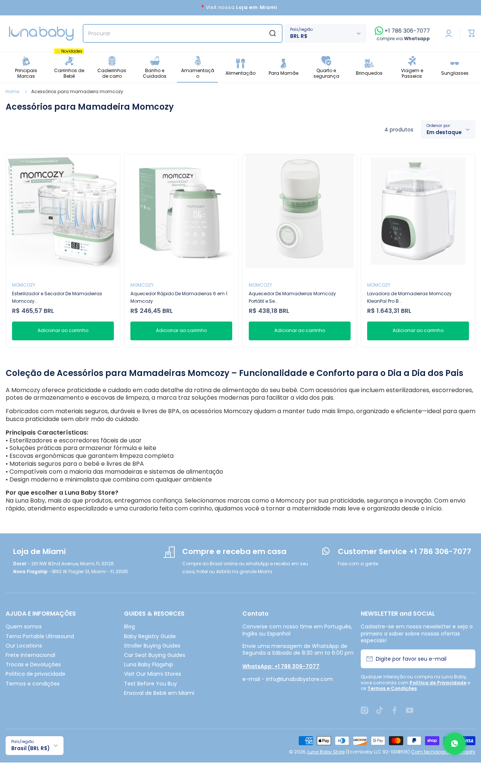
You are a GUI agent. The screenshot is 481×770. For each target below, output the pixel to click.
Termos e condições (33, 683)
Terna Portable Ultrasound (40, 636)
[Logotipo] (41, 33)
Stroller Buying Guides (152, 645)
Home (12, 92)
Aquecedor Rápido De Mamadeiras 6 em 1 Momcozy (178, 297)
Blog (129, 626)
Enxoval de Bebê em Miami (159, 692)
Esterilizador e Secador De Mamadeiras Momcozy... (57, 297)
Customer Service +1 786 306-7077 (404, 551)
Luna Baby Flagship (148, 664)
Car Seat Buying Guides (154, 654)
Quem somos (24, 626)
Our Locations (24, 645)
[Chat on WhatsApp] (454, 743)
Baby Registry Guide (150, 636)
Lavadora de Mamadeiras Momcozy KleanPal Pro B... (409, 297)
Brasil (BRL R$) (30, 748)
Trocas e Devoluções (33, 664)
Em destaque (444, 132)
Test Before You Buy (150, 683)
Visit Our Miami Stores (152, 673)
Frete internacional (30, 654)
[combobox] (183, 33)
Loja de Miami (39, 551)
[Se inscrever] (465, 658)
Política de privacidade (35, 673)
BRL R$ (298, 36)
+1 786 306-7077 (407, 31)
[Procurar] (273, 33)
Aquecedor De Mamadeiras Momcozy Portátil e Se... (292, 297)
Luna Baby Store (326, 752)
